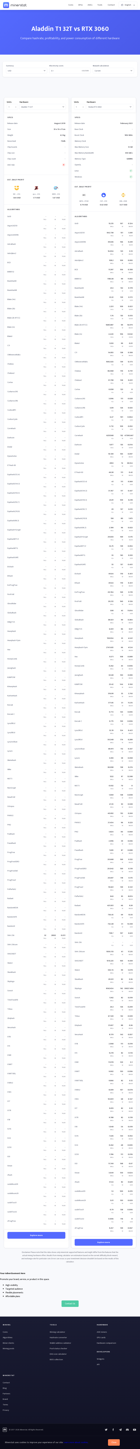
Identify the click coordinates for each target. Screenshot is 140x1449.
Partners (6, 1393)
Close (113, 1442)
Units (9, 102)
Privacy (6, 1410)
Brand (5, 1399)
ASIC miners (102, 1332)
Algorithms (7, 1337)
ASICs (90, 5)
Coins (70, 5)
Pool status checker (58, 1348)
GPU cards (101, 1337)
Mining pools (8, 1348)
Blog (5, 1388)
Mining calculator (57, 1332)
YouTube (127, 1429)
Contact (111, 5)
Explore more (36, 1235)
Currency (10, 66)
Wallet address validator (60, 1343)
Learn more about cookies (76, 1442)
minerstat (15, 5)
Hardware (23, 102)
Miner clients (8, 1343)
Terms (5, 1404)
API (98, 1364)
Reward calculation (101, 66)
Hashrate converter (58, 1337)
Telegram (120, 1429)
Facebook (113, 1429)
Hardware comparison (106, 1343)
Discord (134, 1429)
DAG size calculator (58, 1354)
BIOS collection (56, 1359)
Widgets (100, 1359)
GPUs (80, 5)
